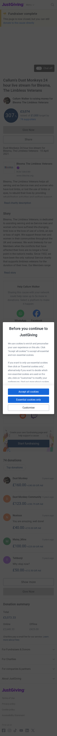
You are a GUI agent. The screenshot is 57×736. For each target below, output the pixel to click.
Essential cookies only (28, 399)
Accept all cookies (29, 391)
